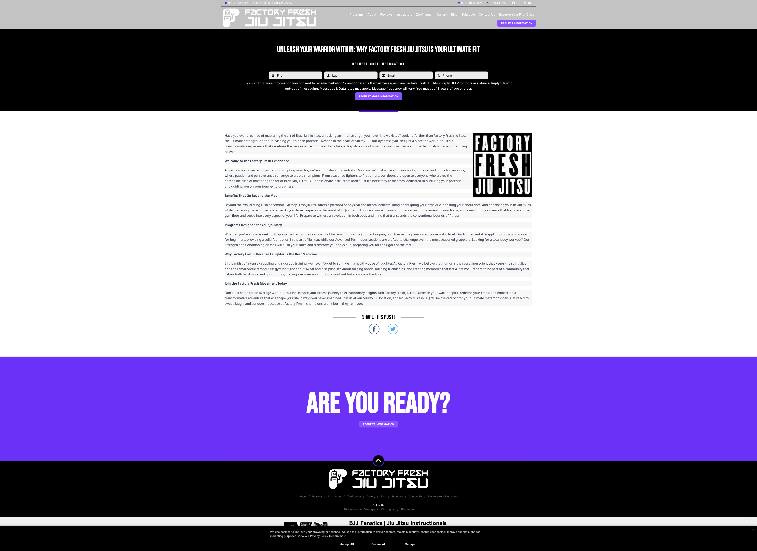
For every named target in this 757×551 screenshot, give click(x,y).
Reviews (386, 14)
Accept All (347, 544)
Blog (454, 14)
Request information (378, 424)
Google (370, 509)
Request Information (516, 23)
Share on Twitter (393, 329)
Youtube (408, 509)
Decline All (378, 544)
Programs (357, 14)
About (371, 14)
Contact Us (487, 14)
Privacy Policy (319, 536)
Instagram (389, 509)
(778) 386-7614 (498, 3)
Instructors (404, 14)
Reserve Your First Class (516, 14)
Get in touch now (471, 3)
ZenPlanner (424, 14)
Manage (410, 544)
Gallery (442, 14)
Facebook (352, 509)
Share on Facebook (374, 329)
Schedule (468, 14)
